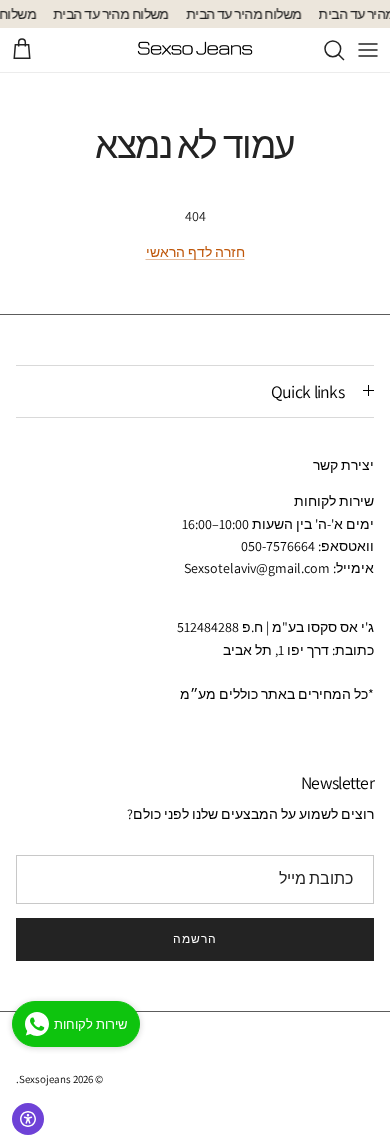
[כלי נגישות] (28, 1119)
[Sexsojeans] (195, 50)
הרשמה (195, 938)
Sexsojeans (45, 1079)
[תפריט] (368, 50)
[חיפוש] (324, 50)
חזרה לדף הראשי (195, 252)
